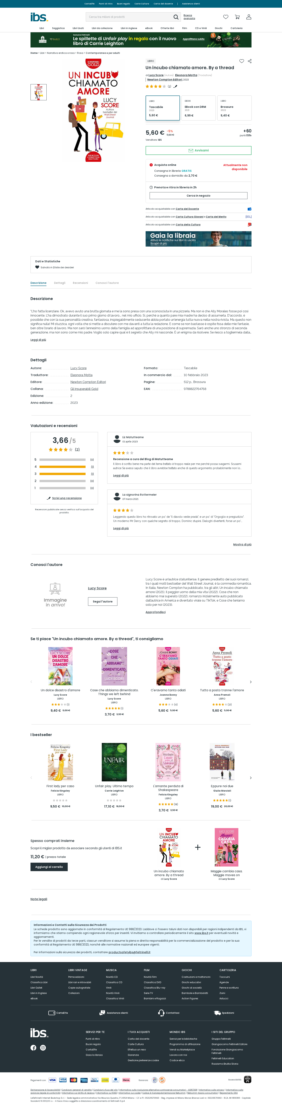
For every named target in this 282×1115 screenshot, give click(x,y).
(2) (77, 450)
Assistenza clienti (191, 3)
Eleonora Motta (186, 75)
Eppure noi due (222, 786)
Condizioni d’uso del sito (105, 1089)
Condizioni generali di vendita (77, 1089)
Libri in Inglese (39, 993)
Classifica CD (114, 982)
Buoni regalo (123, 3)
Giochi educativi (191, 982)
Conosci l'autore (107, 283)
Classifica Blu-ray (154, 987)
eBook (34, 998)
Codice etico (177, 1060)
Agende (224, 982)
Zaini (222, 993)
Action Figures (190, 998)
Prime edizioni (76, 977)
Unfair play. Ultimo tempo (114, 786)
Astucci (223, 998)
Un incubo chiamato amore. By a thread (169, 873)
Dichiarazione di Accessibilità (45, 1089)
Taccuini (224, 977)
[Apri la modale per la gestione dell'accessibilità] (247, 1079)
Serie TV (148, 993)
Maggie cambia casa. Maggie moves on (226, 873)
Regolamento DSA (229, 1093)
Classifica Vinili (115, 998)
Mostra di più (242, 544)
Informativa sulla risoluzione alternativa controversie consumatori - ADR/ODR (158, 1089)
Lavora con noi (178, 1055)
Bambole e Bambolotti (195, 993)
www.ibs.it (201, 933)
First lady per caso (60, 786)
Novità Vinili (113, 993)
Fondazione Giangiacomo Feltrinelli (227, 1051)
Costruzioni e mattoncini (196, 977)
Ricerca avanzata (189, 17)
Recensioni (80, 283)
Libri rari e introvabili (79, 982)
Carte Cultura (141, 3)
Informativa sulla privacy (211, 1089)
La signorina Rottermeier (139, 495)
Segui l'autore (103, 601)
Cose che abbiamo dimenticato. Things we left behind (114, 692)
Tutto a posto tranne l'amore (222, 690)
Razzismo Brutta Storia (225, 1063)
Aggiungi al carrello (49, 867)
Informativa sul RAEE (106, 1093)
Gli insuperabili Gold (84, 389)
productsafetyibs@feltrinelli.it (129, 952)
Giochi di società (192, 987)
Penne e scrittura (229, 987)
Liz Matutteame (133, 437)
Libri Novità (37, 977)
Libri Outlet (36, 987)
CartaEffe (89, 3)
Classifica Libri (39, 982)
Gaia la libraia (94, 1055)
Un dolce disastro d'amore (60, 690)
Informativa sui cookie (130, 1093)
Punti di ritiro (105, 3)
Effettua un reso (137, 1049)
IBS (160, 139)
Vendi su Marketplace (182, 1049)
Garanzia (133, 1055)
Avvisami (201, 150)
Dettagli (59, 283)
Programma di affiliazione (185, 1044)
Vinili (108, 987)
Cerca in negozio (198, 196)
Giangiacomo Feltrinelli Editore (229, 1044)
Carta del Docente (187, 208)
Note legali (39, 899)
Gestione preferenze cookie (143, 1060)
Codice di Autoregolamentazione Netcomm (164, 1093)
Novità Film (150, 977)
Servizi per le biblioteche (183, 1038)
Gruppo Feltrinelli (221, 1038)
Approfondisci (156, 612)
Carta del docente (163, 3)
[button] (176, 17)
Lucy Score (156, 75)
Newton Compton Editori (164, 79)
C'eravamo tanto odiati (168, 690)
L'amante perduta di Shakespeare (168, 788)
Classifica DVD (152, 982)
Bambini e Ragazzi (155, 998)
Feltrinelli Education (223, 1058)
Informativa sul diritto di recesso (78, 1093)
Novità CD (112, 977)
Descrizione (38, 283)
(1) (92, 467)
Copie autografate (79, 987)
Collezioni (74, 993)
